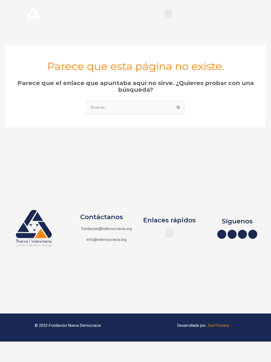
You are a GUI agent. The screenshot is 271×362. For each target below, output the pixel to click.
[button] (168, 13)
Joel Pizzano (218, 325)
